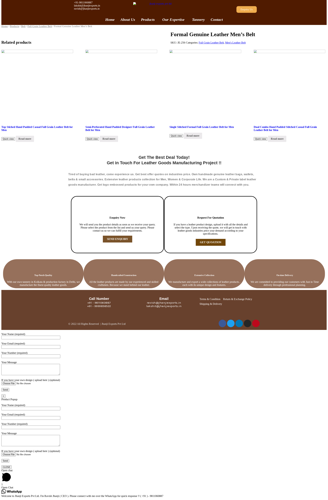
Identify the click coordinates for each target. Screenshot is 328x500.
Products (148, 20)
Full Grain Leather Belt (40, 26)
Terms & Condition (210, 299)
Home (110, 20)
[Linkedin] (239, 323)
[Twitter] (231, 323)
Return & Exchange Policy (237, 299)
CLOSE (6, 467)
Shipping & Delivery (211, 303)
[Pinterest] (256, 323)
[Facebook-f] (222, 323)
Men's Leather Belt (235, 42)
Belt (23, 26)
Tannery (198, 20)
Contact (217, 20)
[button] (246, 9)
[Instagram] (247, 323)
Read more (24, 138)
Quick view (8, 139)
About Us (127, 20)
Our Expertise (173, 20)
